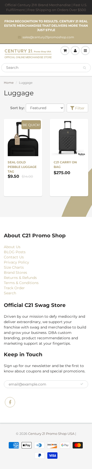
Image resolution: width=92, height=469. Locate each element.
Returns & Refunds (20, 277)
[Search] (84, 68)
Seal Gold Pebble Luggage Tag (22, 166)
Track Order (14, 288)
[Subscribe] (82, 384)
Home (9, 83)
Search (10, 293)
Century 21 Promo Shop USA (51, 434)
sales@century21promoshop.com (48, 37)
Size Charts (14, 267)
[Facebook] (10, 402)
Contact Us (14, 257)
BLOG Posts (15, 252)
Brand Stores (15, 272)
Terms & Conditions (21, 282)
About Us (12, 247)
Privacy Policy (16, 262)
